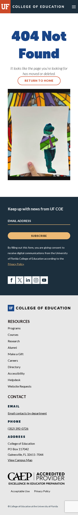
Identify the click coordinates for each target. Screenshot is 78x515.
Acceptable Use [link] (20, 491)
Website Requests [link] (19, 386)
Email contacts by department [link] (27, 413)
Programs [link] (14, 328)
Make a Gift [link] (15, 354)
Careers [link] (13, 360)
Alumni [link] (12, 347)
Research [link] (14, 341)
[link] (38, 7)
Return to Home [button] (39, 80)
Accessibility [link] (16, 373)
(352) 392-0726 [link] (18, 428)
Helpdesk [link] (14, 380)
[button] (74, 7)
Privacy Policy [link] (16, 264)
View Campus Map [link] (20, 460)
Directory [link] (14, 367)
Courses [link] (13, 334)
